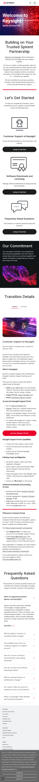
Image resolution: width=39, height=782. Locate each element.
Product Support (7, 730)
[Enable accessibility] (3, 778)
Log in (8, 413)
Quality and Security (8, 749)
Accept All (19, 773)
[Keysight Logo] (9, 3)
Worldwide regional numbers (21, 398)
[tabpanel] (20, 438)
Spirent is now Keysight (13, 57)
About (5, 742)
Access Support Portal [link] (19, 433)
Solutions (5, 716)
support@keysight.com (18, 536)
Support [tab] (15, 306)
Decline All (19, 776)
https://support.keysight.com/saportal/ (19, 528)
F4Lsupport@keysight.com (12, 559)
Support (5, 728)
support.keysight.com (25, 395)
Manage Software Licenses (10, 733)
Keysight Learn (6, 718)
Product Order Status (8, 735)
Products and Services (8, 711)
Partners (5, 723)
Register (9, 408)
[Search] (30, 3)
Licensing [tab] (23, 306)
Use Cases (5, 714)
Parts (4, 737)
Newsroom (5, 744)
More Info (19, 779)
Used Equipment (7, 721)
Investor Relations (7, 747)
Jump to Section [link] (19, 149)
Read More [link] (8, 626)
